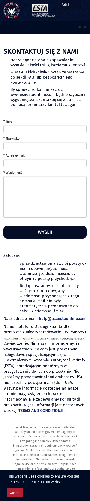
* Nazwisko (11, 139)
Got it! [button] (15, 493)
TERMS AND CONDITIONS (41, 410)
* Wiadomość (12, 173)
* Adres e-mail (14, 156)
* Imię (7, 121)
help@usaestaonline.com (63, 318)
